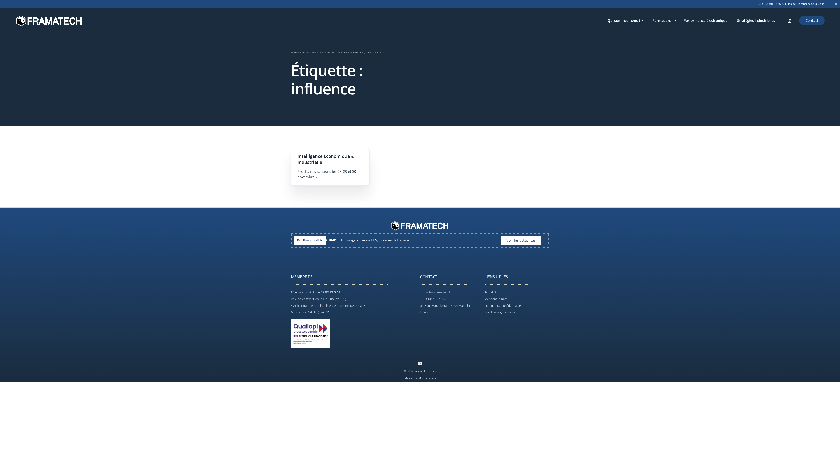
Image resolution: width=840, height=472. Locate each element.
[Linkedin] (420, 363)
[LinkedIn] (789, 20)
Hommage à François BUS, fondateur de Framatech (369, 240)
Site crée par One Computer (420, 378)
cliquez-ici (818, 4)
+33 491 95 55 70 (773, 4)
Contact (811, 20)
